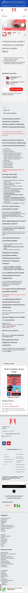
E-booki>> (3, 543)
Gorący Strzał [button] (9, 364)
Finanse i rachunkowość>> (7, 564)
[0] (25, 10)
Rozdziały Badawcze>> (6, 528)
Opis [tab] (4, 107)
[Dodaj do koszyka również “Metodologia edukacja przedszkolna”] (3, 78)
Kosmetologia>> (5, 570)
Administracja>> (5, 552)
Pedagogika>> (4, 574)
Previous (5, 16)
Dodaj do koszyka (16, 89)
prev (5, 25)
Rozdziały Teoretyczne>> (7, 525)
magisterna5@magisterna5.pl (12, 433)
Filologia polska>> (5, 561)
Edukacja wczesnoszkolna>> (8, 558)
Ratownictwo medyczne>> (7, 580)
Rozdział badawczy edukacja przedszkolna (17, 82)
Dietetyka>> (4, 555)
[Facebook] (4, 443)
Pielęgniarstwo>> (5, 576)
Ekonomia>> (4, 559)
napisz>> (9, 351)
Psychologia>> (4, 579)
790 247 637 (8, 436)
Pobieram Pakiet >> (14, 397)
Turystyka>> (4, 583)
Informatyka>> (4, 567)
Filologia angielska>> (6, 562)
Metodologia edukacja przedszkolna (15, 77)
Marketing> (3, 573)
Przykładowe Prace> (6, 518)
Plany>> (3, 524)
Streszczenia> (4, 540)
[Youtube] (9, 443)
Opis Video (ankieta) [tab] (10, 113)
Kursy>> (3, 544)
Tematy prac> (4, 519)
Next (24, 16)
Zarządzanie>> (4, 584)
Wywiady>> (3, 531)
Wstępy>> (3, 537)
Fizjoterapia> (4, 565)
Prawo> (2, 577)
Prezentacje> (4, 542)
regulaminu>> (17, 249)
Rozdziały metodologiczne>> (8, 526)
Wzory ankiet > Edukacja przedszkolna (12, 94)
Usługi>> (3, 546)
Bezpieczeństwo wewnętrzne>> (8, 554)
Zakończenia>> (4, 539)
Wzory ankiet (10, 93)
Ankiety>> (3, 529)
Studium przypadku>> (6, 536)
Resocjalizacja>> (5, 582)
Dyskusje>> (3, 534)
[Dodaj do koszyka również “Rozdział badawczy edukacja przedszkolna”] (3, 83)
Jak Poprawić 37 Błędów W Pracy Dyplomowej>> (13, 336)
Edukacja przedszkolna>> (7, 556)
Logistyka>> (3, 572)
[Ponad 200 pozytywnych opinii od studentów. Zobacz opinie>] (14, 491)
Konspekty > (4, 522)
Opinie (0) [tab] (6, 110)
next (22, 25)
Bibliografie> (4, 521)
